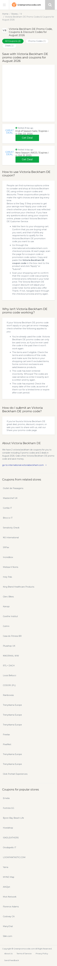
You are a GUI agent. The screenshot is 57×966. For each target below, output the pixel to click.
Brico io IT (7, 518)
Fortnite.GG (8, 808)
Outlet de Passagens (13, 488)
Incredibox (8, 557)
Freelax (6, 734)
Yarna (5, 867)
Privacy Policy (42, 953)
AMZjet (6, 887)
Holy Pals (7, 577)
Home (5, 14)
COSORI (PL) (9, 685)
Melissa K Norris (10, 567)
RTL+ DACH (9, 665)
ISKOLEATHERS (11, 837)
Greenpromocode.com (29, 5)
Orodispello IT (9, 847)
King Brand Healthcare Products (18, 587)
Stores (14, 14)
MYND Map (8, 877)
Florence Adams (11, 906)
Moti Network (9, 897)
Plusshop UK (9, 646)
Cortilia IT (7, 508)
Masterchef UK (10, 498)
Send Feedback (11, 960)
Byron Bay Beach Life (13, 818)
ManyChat (8, 926)
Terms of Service (24, 953)
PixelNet (7, 744)
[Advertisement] (28, 93)
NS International (11, 537)
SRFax (6, 547)
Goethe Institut (10, 616)
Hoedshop (8, 828)
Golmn (6, 626)
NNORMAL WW (11, 655)
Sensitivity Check (11, 527)
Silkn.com (7, 936)
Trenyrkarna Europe (12, 705)
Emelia (6, 798)
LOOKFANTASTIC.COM (14, 857)
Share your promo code (19, 430)
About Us (8, 953)
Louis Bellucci (9, 675)
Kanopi (6, 606)
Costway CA (9, 916)
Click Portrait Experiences (15, 774)
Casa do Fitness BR (12, 636)
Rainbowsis (8, 695)
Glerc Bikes (8, 596)
